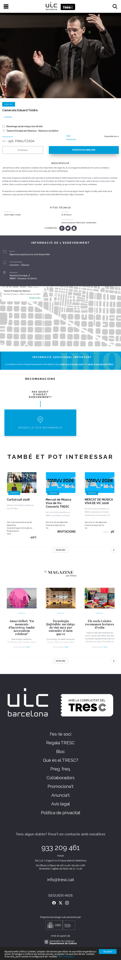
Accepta (107, 951)
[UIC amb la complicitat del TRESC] (60, 6)
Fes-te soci (60, 734)
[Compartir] (74, 228)
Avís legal (60, 803)
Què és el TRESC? (60, 760)
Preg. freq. (60, 768)
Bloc (60, 751)
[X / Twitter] (60, 902)
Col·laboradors (60, 777)
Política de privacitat (60, 812)
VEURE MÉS (60, 550)
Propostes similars (83, 150)
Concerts (8, 104)
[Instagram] (67, 902)
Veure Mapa (35, 298)
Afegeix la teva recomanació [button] (40, 428)
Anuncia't (60, 795)
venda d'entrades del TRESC (100, 364)
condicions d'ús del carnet (71, 364)
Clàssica (8, 117)
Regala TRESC (60, 742)
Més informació (66, 956)
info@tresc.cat (60, 879)
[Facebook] (62, 228)
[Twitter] (68, 228)
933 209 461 (60, 847)
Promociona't (60, 786)
